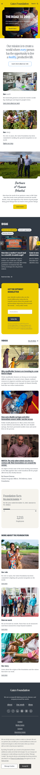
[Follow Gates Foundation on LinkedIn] (17, 711)
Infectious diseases (7, 233)
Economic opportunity (25, 230)
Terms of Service (24, 325)
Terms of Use (4, 761)
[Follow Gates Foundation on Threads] (31, 711)
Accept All (25, 766)
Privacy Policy (15, 325)
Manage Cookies (9, 766)
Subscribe (14, 319)
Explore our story (8, 143)
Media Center (20, 725)
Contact (20, 721)
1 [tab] (18, 36)
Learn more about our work (11, 103)
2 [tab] (22, 36)
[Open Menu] (2, 4)
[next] (36, 511)
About (9, 704)
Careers (20, 728)
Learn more (20, 207)
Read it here (12, 29)
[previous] (4, 511)
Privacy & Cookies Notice (26, 328)
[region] (20, 755)
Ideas (30, 704)
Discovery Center (20, 732)
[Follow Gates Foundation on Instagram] (22, 711)
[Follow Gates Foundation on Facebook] (13, 711)
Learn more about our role (20, 64)
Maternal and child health (9, 230)
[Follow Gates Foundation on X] (8, 711)
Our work (20, 704)
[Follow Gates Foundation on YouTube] (26, 711)
